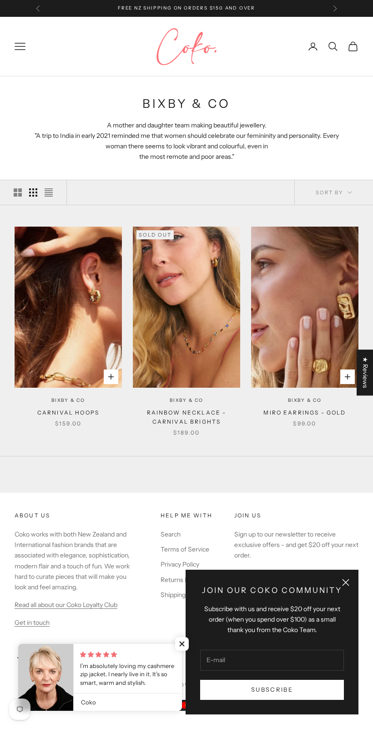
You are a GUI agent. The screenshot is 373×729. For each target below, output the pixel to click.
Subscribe (272, 689)
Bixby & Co (68, 400)
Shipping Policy (182, 595)
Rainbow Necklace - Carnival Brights (187, 417)
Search (171, 534)
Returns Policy (181, 580)
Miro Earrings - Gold (304, 412)
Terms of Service (185, 549)
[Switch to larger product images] (18, 192)
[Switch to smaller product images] (33, 192)
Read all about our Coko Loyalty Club (66, 605)
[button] (182, 644)
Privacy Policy (180, 564)
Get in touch (32, 622)
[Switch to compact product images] (49, 192)
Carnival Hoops (68, 412)
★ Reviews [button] (365, 372)
